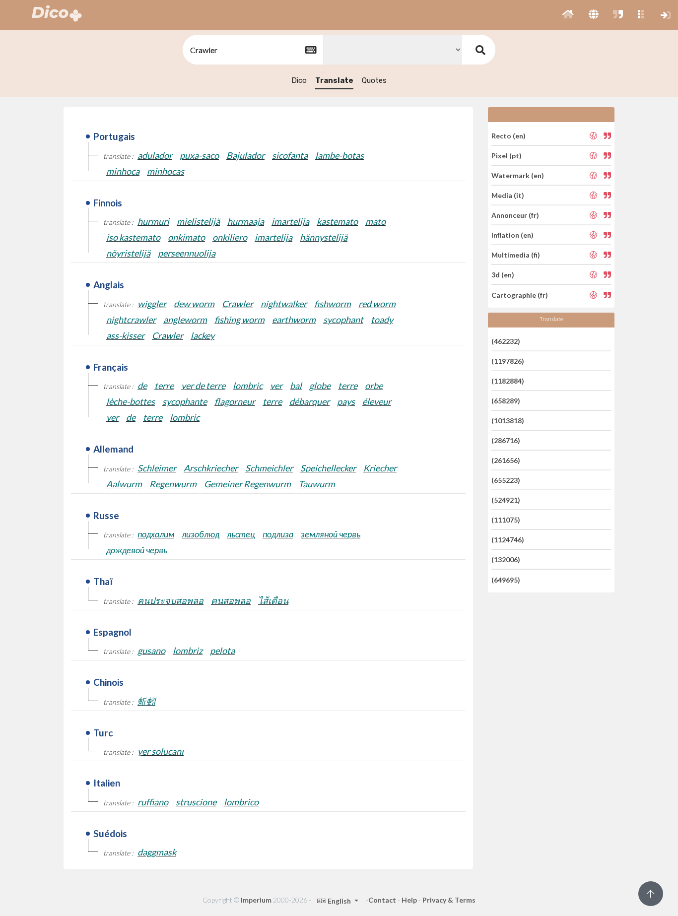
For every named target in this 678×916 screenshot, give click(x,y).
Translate (334, 80)
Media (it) (507, 195)
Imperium (256, 900)
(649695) (505, 579)
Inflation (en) (512, 235)
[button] (568, 15)
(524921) (505, 500)
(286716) (505, 440)
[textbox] (252, 50)
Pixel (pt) (506, 155)
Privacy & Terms (448, 900)
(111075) (505, 520)
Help (409, 900)
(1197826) (507, 361)
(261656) (505, 460)
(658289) (505, 400)
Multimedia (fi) (515, 255)
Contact (382, 900)
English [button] (339, 901)
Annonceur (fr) (515, 215)
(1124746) (507, 539)
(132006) (505, 559)
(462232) (505, 340)
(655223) (505, 480)
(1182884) (507, 381)
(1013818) (507, 420)
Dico (299, 80)
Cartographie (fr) (519, 294)
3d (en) (502, 274)
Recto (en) (508, 135)
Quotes (374, 80)
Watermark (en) (517, 175)
